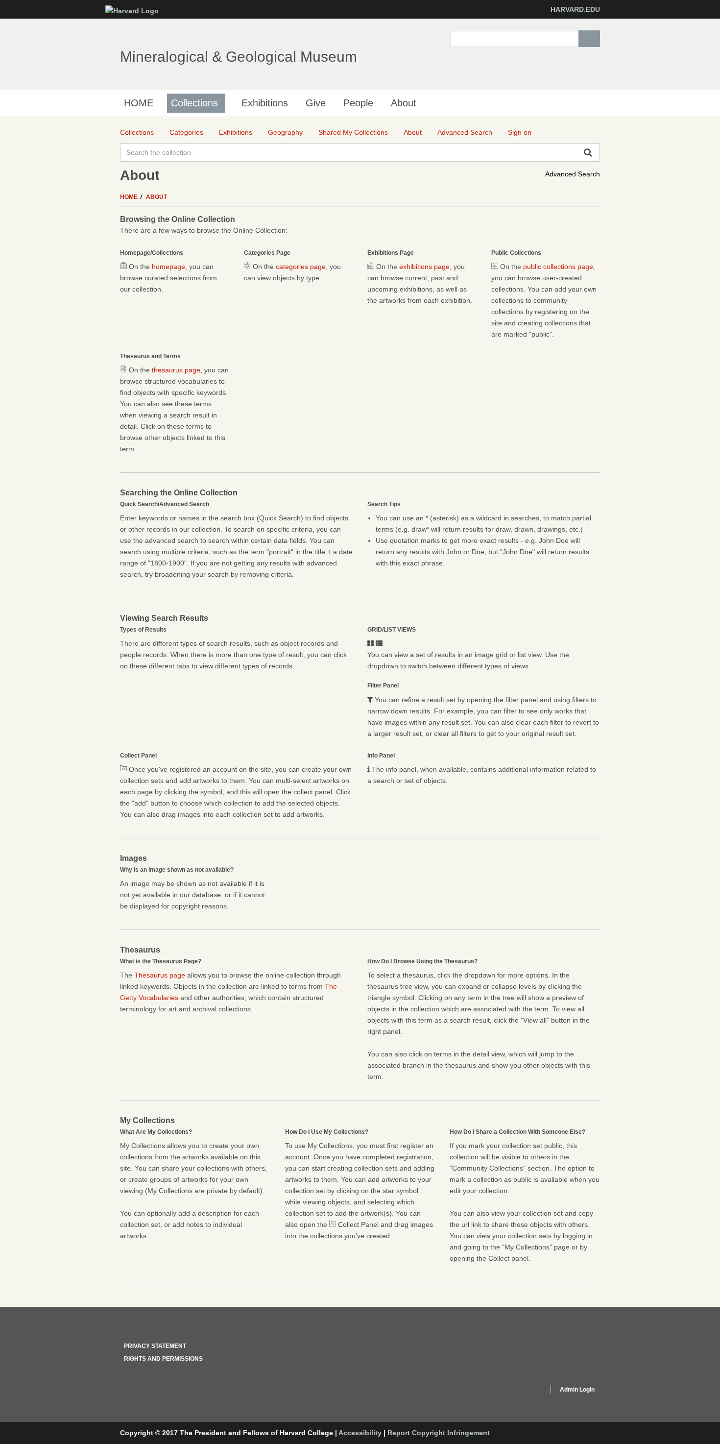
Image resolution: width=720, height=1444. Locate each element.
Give (316, 103)
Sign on (519, 132)
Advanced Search (572, 174)
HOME (138, 103)
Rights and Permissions (163, 1358)
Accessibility (360, 1433)
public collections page (558, 266)
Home (129, 197)
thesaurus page (176, 370)
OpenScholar (522, 1391)
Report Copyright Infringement (438, 1433)
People (358, 103)
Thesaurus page (159, 975)
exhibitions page (424, 266)
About (403, 103)
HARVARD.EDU (575, 9)
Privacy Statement (155, 1346)
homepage (168, 266)
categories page (301, 266)
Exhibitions (264, 103)
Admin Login (577, 1389)
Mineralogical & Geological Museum (238, 57)
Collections (194, 103)
